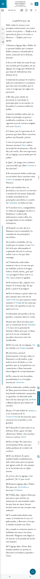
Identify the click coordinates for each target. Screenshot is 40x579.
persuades (22, 487)
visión (22, 348)
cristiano (18, 490)
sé (19, 479)
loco (23, 437)
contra (9, 179)
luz (33, 245)
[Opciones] (36, 10)
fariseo (18, 126)
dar (8, 277)
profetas (32, 399)
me (8, 274)
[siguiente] (30, 576)
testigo (19, 303)
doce (24, 145)
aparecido (11, 299)
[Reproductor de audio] (33, 572)
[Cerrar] (2, 29)
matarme (20, 382)
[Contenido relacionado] (31, 10)
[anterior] (10, 576)
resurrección (12, 416)
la (9, 328)
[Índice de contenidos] (2, 10)
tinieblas (31, 324)
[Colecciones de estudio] (22, 10)
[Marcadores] (26, 10)
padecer (32, 410)
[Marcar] (2, 33)
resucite (31, 165)
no (34, 345)
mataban (13, 203)
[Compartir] (2, 42)
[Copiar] (2, 38)
